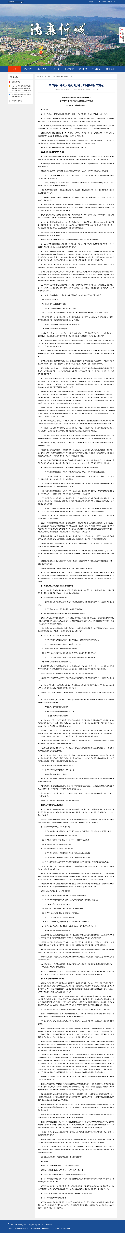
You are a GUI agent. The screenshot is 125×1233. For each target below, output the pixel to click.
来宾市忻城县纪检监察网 (62, 40)
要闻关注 (28, 69)
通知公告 (96, 69)
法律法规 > (55, 76)
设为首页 (91, 2)
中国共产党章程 (17, 101)
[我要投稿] (49, 1225)
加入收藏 (98, 2)
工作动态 (42, 69)
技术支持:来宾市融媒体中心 (62, 1228)
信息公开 (55, 69)
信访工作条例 (16, 82)
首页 (14, 69)
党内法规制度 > (64, 76)
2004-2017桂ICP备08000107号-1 (19, 1228)
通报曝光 (110, 69)
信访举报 (69, 69)
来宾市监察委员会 (35, 1225)
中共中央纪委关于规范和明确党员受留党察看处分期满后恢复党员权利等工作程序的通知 (21, 88)
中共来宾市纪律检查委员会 (18, 1225)
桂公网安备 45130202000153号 (41, 1228)
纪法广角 (83, 69)
